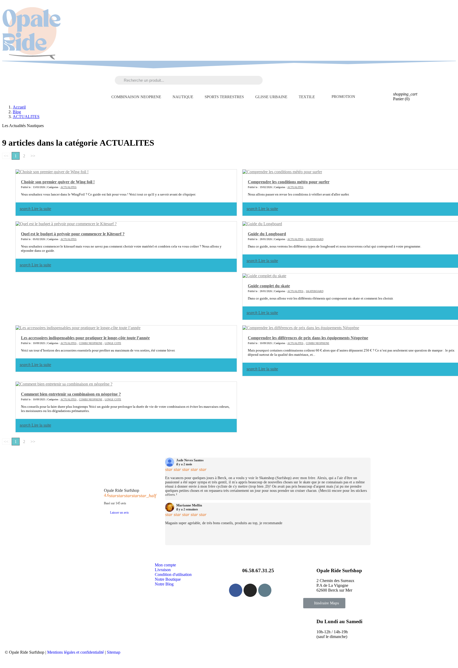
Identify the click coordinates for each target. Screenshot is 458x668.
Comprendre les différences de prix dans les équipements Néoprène (308, 338)
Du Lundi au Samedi (339, 621)
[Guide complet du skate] (264, 276)
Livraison (163, 569)
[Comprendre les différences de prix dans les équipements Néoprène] (301, 328)
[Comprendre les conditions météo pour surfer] (282, 172)
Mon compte (165, 565)
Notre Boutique (168, 579)
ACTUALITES (68, 187)
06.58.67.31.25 (258, 570)
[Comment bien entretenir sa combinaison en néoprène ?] (64, 384)
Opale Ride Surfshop (121, 490)
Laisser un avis (119, 512)
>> (32, 156)
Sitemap (113, 652)
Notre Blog (164, 584)
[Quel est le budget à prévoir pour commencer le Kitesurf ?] (66, 224)
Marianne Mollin (189, 505)
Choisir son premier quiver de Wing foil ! (58, 182)
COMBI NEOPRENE (90, 343)
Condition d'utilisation (173, 574)
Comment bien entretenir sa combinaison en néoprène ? (71, 394)
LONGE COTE (113, 343)
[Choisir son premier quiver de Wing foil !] (52, 172)
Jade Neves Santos (190, 460)
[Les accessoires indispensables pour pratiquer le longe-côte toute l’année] (78, 328)
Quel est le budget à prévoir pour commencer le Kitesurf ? (73, 234)
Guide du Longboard (267, 234)
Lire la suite (35, 208)
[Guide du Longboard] (262, 224)
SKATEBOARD (314, 239)
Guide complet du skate (269, 286)
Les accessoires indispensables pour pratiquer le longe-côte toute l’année (85, 338)
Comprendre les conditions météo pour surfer (288, 182)
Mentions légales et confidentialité (75, 652)
